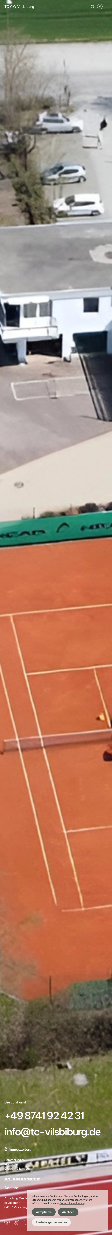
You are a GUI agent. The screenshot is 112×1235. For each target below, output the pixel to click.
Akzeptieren (43, 1212)
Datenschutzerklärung (72, 1203)
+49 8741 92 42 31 (44, 1115)
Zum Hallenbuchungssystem (22, 1178)
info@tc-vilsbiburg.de (52, 1131)
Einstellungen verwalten (51, 1222)
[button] (106, 6)
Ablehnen (68, 1212)
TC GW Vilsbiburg (19, 6)
